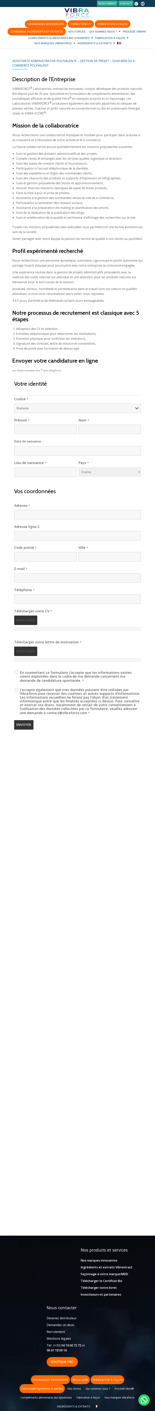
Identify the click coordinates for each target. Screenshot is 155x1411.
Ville (83, 547)
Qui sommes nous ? (103, 31)
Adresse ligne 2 (26, 527)
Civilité (21, 399)
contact (126, 3)
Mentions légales (59, 1338)
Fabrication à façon (110, 38)
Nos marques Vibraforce (53, 43)
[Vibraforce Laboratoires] (77, 13)
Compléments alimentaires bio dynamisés (59, 38)
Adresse (22, 505)
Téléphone (24, 590)
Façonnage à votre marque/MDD (104, 1274)
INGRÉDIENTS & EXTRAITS (95, 43)
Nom (83, 420)
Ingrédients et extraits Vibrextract (107, 1267)
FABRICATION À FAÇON (112, 24)
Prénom (22, 420)
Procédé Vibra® (134, 31)
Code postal (25, 547)
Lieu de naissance (30, 462)
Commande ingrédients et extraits (37, 31)
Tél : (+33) (64, 1345)
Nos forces (76, 31)
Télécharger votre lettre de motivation (47, 642)
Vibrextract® (81, 24)
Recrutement (107, 3)
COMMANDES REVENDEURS (46, 24)
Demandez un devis (60, 1325)
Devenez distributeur (62, 1318)
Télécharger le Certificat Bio (101, 1281)
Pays (83, 462)
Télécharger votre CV (33, 611)
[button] (144, 1400)
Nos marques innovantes (99, 1260)
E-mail (20, 568)
